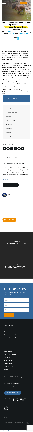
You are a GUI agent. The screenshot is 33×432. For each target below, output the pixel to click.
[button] (12, 393)
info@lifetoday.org (9, 386)
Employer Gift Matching (10, 335)
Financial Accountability (10, 338)
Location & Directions (10, 120)
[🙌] (26, 202)
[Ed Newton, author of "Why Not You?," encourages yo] (16, 214)
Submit (8, 315)
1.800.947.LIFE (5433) (13, 377)
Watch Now (8, 108)
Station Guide (8, 116)
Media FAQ (6, 417)
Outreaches (7, 357)
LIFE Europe (8, 132)
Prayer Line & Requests (10, 354)
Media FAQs (8, 136)
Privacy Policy (7, 414)
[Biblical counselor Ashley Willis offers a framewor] (6, 214)
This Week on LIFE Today (11, 112)
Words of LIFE (8, 360)
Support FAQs (8, 340)
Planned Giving (8, 332)
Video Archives (8, 351)
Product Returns (8, 363)
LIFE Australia (9, 128)
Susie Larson (5, 161)
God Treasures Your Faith (14, 164)
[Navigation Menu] (30, 3)
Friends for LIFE (8, 329)
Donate (23, 3)
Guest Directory (9, 124)
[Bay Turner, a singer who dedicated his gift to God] (6, 202)
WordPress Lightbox (5, 430)
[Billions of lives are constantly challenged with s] (6, 208)
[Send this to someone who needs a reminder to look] (16, 208)
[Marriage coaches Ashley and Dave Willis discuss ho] (26, 208)
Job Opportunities (8, 366)
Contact (6, 369)
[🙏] (16, 202)
